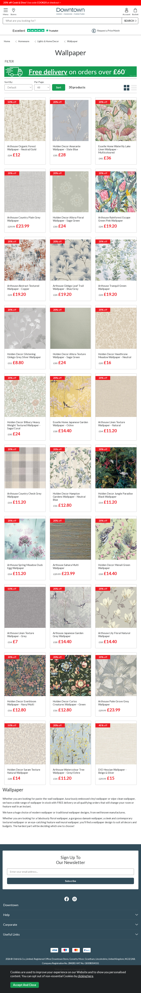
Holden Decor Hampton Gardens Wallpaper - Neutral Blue (69, 496)
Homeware (23, 41)
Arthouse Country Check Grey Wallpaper (24, 495)
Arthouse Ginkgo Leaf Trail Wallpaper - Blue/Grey (68, 287)
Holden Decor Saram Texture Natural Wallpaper (23, 771)
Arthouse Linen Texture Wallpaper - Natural (111, 424)
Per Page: (39, 82)
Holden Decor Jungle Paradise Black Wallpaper (115, 495)
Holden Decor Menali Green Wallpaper (114, 566)
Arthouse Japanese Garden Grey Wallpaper (68, 634)
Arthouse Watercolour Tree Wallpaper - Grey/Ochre (68, 771)
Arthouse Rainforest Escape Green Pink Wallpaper (114, 219)
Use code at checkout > (32, 2)
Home (7, 41)
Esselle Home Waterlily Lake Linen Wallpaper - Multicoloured (114, 149)
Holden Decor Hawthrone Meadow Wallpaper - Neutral (114, 355)
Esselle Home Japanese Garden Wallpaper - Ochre (70, 424)
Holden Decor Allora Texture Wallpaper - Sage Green (69, 355)
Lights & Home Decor (48, 41)
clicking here (85, 976)
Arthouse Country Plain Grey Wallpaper (23, 219)
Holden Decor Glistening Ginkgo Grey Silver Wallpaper (24, 355)
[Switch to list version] (133, 89)
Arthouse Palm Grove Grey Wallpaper (113, 703)
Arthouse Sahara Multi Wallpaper (66, 566)
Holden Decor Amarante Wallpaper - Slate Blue (66, 148)
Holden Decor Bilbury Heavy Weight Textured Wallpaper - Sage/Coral (23, 425)
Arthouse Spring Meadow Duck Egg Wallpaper (25, 566)
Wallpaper (72, 41)
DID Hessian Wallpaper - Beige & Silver (112, 771)
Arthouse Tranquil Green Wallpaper (112, 287)
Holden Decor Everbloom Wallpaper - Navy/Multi (21, 703)
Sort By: (8, 82)
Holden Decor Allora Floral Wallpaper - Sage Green (68, 219)
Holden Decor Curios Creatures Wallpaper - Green (69, 703)
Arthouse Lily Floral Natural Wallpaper (114, 634)
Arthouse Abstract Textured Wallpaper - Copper (23, 287)
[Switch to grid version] (126, 89)
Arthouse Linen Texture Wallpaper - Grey (20, 634)
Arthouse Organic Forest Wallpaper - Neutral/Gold (21, 148)
